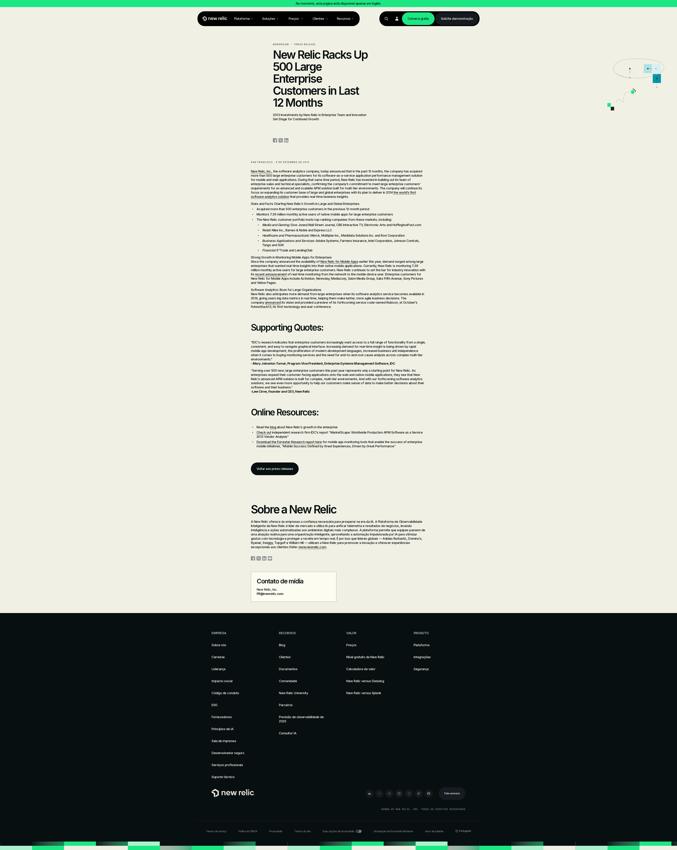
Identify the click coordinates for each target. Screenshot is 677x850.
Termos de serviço (216, 831)
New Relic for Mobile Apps (339, 261)
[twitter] (379, 793)
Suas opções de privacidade (338, 831)
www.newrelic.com (312, 547)
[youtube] (369, 793)
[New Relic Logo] (214, 18)
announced (273, 302)
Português (465, 830)
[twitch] (419, 793)
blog (273, 427)
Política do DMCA (248, 831)
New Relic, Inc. (261, 171)
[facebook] (429, 793)
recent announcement (271, 274)
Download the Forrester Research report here (289, 442)
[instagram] (409, 793)
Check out (264, 432)
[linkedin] (399, 793)
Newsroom (281, 44)
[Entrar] (397, 18)
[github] (389, 793)
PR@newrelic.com (270, 594)
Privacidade (275, 831)
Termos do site (302, 831)
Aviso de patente (434, 831)
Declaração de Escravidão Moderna (393, 831)
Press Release (305, 44)
